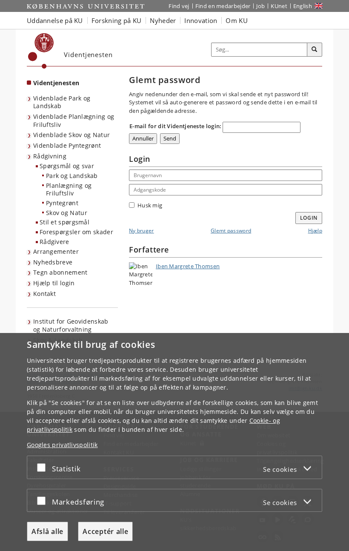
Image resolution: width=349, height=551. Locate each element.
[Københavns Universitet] (41, 51)
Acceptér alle (105, 531)
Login (309, 217)
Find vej (179, 6)
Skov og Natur (66, 213)
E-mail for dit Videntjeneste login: (175, 126)
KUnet (279, 6)
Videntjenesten (56, 83)
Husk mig (149, 205)
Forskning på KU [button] (117, 20)
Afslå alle (47, 531)
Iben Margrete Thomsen (188, 266)
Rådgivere (54, 242)
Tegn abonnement (60, 272)
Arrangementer (56, 251)
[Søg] (314, 50)
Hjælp (315, 230)
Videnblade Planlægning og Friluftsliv (73, 120)
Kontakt (44, 294)
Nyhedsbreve (52, 262)
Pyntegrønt (62, 203)
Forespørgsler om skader (76, 232)
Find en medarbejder (223, 6)
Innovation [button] (200, 20)
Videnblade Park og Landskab (61, 102)
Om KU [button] (237, 20)
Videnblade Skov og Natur (71, 135)
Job (260, 6)
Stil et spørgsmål (64, 222)
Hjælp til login (54, 283)
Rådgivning (49, 156)
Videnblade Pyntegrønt (67, 145)
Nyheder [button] (163, 20)
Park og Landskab (72, 176)
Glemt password (231, 230)
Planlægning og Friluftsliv (69, 189)
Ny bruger (141, 230)
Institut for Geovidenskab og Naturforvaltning (71, 325)
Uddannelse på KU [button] (55, 20)
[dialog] (174, 442)
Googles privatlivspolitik (62, 445)
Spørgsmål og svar (67, 166)
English (302, 6)
